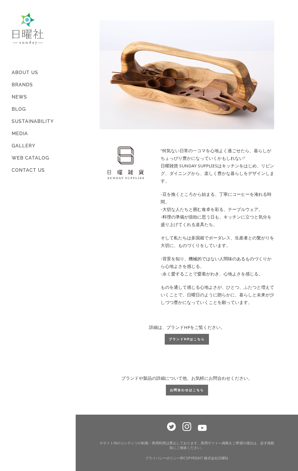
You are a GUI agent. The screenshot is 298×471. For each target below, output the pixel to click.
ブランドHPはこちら (187, 339)
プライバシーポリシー (162, 458)
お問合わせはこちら (187, 390)
